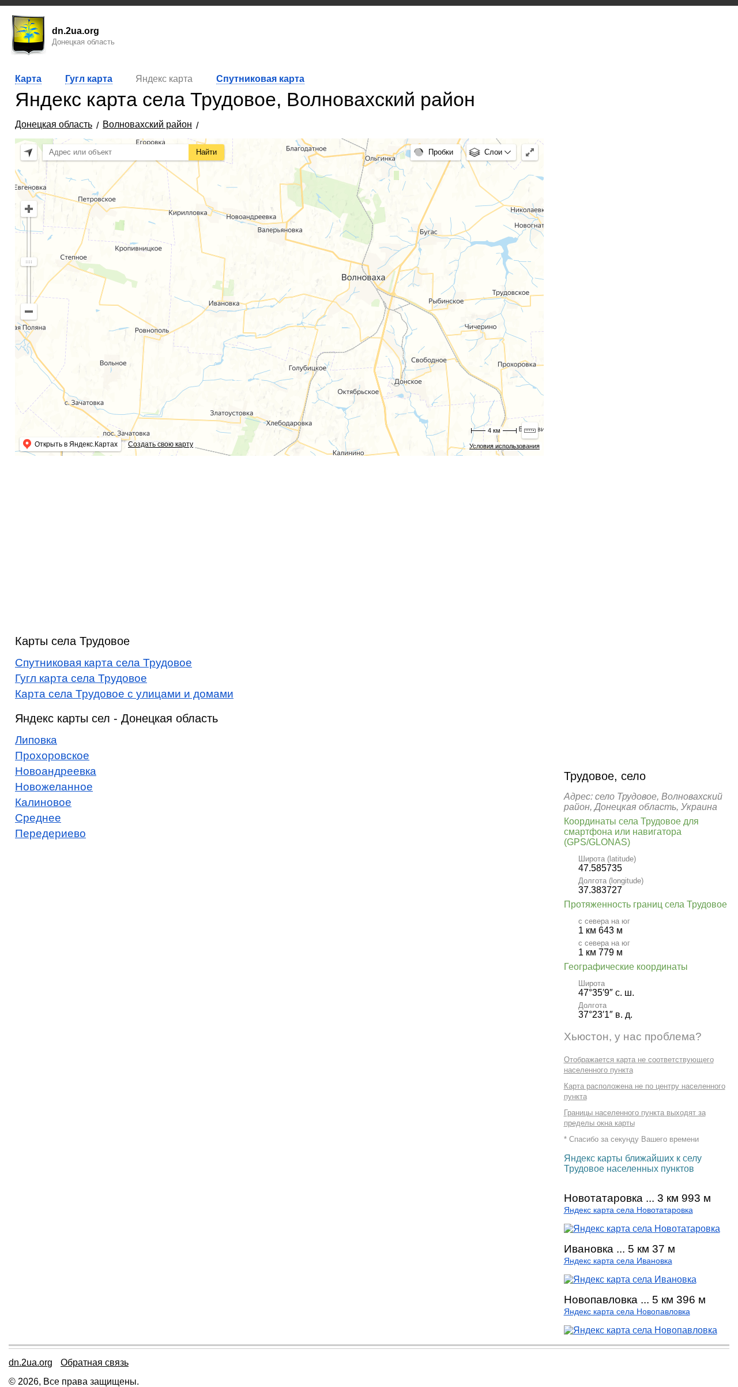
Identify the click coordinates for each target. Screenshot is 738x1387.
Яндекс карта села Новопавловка (627, 1311)
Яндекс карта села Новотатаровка (628, 1210)
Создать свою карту (160, 444)
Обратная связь (95, 1362)
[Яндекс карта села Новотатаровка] (642, 1229)
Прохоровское (52, 755)
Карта (28, 79)
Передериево (50, 833)
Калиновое (43, 802)
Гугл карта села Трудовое (81, 678)
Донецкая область (53, 124)
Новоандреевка (55, 771)
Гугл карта (88, 79)
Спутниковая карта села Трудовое (103, 663)
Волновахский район (147, 124)
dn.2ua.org (30, 1362)
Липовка (36, 740)
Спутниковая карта (260, 79)
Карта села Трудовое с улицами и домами (124, 694)
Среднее (38, 818)
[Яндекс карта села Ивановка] (630, 1279)
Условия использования (504, 446)
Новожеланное (54, 787)
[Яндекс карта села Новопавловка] (640, 1330)
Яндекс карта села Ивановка (618, 1261)
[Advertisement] (279, 545)
